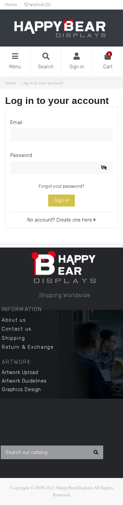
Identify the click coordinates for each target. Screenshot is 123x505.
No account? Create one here (60, 220)
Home (11, 4)
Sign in (61, 200)
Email (16, 122)
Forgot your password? (61, 186)
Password (21, 155)
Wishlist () (39, 4)
